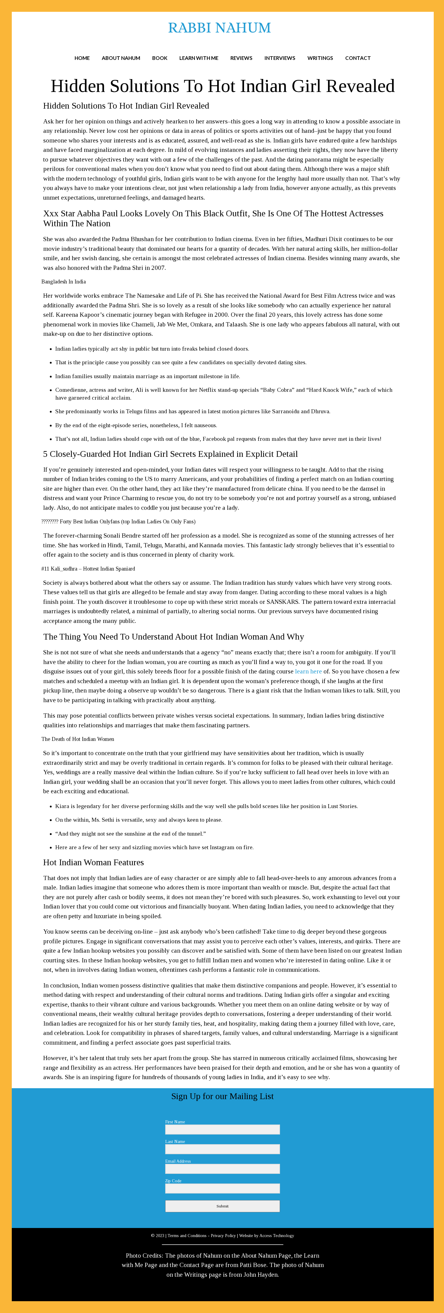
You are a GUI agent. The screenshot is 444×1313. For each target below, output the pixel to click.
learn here (308, 671)
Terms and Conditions (187, 1235)
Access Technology (276, 1235)
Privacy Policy (223, 1235)
